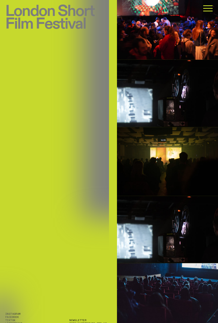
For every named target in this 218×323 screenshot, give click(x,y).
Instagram (13, 314)
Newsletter (77, 320)
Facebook (12, 317)
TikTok (10, 320)
